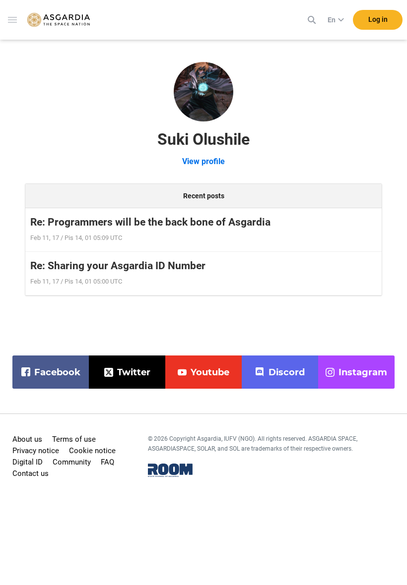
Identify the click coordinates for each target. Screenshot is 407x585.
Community (72, 462)
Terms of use (74, 439)
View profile (203, 161)
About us (27, 439)
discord (287, 372)
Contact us (30, 473)
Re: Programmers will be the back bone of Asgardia (150, 222)
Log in (378, 19)
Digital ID (27, 462)
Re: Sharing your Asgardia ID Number (117, 266)
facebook (57, 372)
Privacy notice (35, 450)
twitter (133, 372)
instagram (363, 372)
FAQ (107, 462)
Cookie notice (92, 450)
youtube (210, 372)
